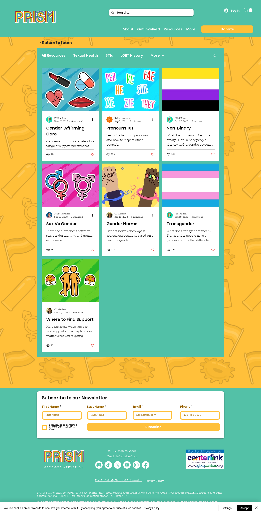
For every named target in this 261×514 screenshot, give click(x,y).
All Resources (54, 55)
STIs (109, 55)
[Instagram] (136, 465)
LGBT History (132, 55)
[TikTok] (108, 465)
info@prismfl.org (126, 456)
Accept (244, 508)
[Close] (256, 508)
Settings (227, 508)
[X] (117, 465)
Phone (185, 406)
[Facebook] (145, 465)
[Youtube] (127, 465)
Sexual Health (85, 55)
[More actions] (94, 119)
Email (137, 406)
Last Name (95, 406)
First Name (50, 406)
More (155, 55)
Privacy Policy (151, 508)
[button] (248, 10)
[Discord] (99, 465)
